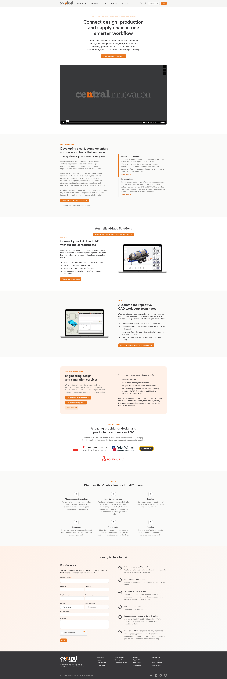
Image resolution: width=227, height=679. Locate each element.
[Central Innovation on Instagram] (165, 675)
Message (63, 618)
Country (63, 603)
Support (99, 660)
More (156, 665)
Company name (65, 577)
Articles (135, 657)
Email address (65, 595)
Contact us (100, 657)
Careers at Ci (101, 665)
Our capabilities (119, 660)
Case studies (137, 662)
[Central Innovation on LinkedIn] (156, 675)
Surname (88, 586)
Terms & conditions (157, 662)
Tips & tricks (137, 660)
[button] (81, 3)
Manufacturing (119, 657)
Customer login (101, 662)
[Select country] (87, 598)
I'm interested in (65, 611)
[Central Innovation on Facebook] (161, 675)
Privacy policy (156, 657)
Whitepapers (137, 665)
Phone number (89, 595)
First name (64, 586)
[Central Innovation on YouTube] (151, 675)
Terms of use (156, 660)
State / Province (90, 603)
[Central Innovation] (66, 3)
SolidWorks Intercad (121, 662)
